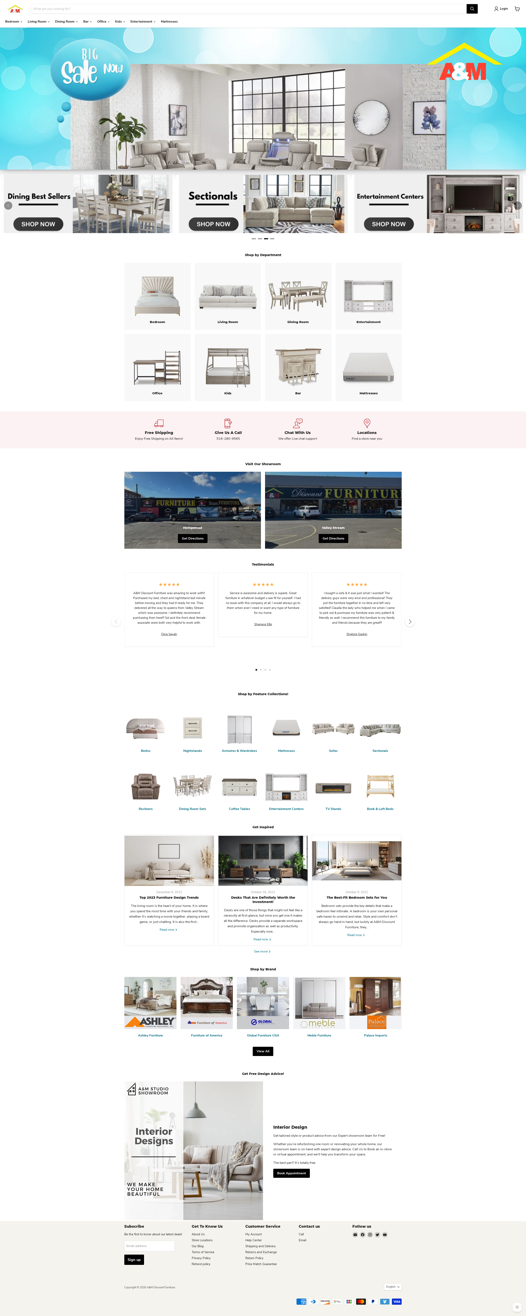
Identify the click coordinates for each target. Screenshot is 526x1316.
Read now (167, 929)
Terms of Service (203, 1252)
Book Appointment (291, 1173)
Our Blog (198, 1246)
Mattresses (169, 21)
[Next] (518, 205)
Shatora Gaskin (356, 634)
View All (263, 1051)
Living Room (37, 21)
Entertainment (141, 21)
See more (261, 951)
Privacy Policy (201, 1258)
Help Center (253, 1240)
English (391, 1287)
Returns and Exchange (261, 1252)
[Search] (472, 9)
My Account (253, 1234)
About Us (198, 1234)
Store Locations (202, 1240)
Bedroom (12, 21)
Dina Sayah (169, 634)
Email (302, 1240)
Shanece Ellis (263, 624)
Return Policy (254, 1258)
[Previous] (8, 205)
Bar (86, 21)
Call (301, 1234)
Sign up (134, 1259)
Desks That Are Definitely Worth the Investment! (263, 900)
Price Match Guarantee (261, 1264)
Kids (119, 21)
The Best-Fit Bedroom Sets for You (357, 898)
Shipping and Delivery (260, 1246)
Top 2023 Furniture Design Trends (169, 898)
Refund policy (201, 1264)
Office (102, 21)
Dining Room (65, 21)
